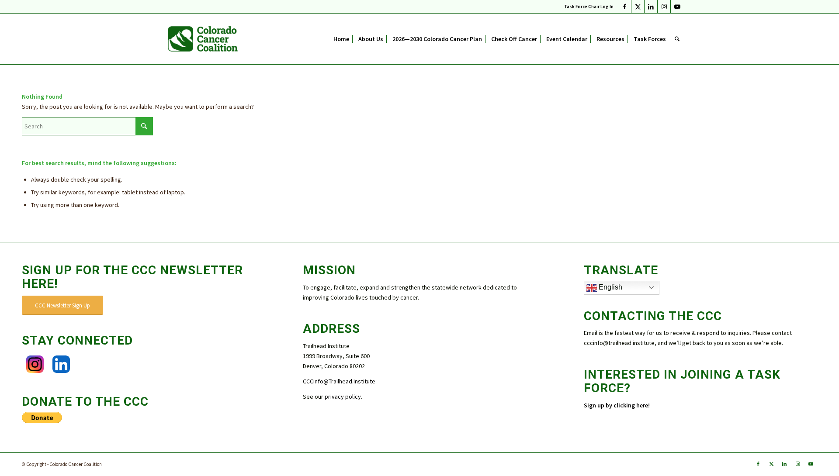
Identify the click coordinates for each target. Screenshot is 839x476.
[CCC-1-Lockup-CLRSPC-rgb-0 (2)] (202, 39)
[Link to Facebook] (624, 6)
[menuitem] (587, 6)
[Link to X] (637, 6)
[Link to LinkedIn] (651, 6)
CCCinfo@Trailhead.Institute (339, 381)
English (609, 287)
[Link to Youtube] (677, 6)
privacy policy (343, 396)
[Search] (677, 39)
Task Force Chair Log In (589, 6)
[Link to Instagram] (664, 6)
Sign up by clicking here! (617, 405)
